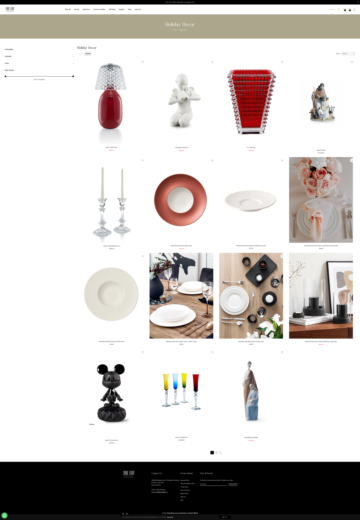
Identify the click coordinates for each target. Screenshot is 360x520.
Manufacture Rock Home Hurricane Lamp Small (321, 342)
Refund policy (184, 493)
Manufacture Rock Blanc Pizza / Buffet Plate (181, 342)
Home (174, 30)
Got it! (225, 517)
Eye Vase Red (251, 147)
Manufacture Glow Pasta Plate (181, 246)
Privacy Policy (184, 487)
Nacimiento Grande (251, 437)
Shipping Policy (185, 480)
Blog (182, 500)
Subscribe (233, 484)
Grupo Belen (321, 150)
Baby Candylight (111, 147)
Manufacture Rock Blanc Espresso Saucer (251, 246)
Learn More (170, 517)
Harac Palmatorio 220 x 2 (111, 246)
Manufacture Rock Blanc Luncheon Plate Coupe (321, 246)
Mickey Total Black (111, 440)
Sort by (338, 54)
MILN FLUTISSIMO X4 (181, 437)
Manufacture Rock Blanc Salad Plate (251, 342)
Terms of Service (185, 490)
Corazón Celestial (181, 147)
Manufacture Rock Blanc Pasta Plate (111, 341)
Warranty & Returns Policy (188, 483)
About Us (183, 497)
